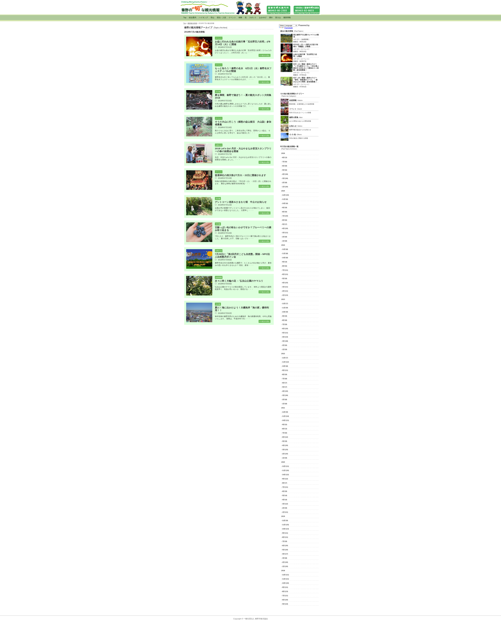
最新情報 (287, 17)
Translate (288, 28)
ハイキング (203, 17)
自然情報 (219, 277)
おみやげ (262, 17)
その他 (218, 92)
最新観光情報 (192, 23)
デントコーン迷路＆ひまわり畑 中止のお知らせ (242, 202)
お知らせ (219, 145)
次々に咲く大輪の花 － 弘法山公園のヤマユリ (239, 281)
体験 (240, 17)
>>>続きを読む (264, 55)
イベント (232, 17)
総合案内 (192, 17)
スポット (253, 17)
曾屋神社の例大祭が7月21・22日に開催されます (240, 175)
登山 (212, 17)
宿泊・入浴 (221, 17)
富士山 (278, 17)
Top (184, 17)
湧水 (271, 17)
